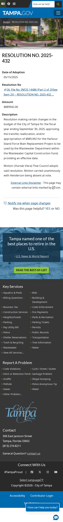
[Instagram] (48, 472)
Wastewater (10, 347)
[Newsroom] (14, 4)
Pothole (7, 384)
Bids (34, 292)
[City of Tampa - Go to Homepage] (18, 13)
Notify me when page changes (28, 203)
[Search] (58, 4)
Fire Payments (40, 312)
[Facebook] (32, 472)
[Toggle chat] (55, 516)
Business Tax (10, 307)
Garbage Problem (42, 373)
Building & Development (39, 300)
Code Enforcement (42, 307)
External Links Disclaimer (26, 183)
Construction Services (15, 312)
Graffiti (7, 379)
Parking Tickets (40, 322)
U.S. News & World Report (32, 256)
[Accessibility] (8, 4)
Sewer (6, 389)
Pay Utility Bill (11, 327)
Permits (36, 327)
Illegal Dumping (41, 379)
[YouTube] (56, 472)
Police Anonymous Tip (44, 384)
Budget (6, 22)
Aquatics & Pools (12, 292)
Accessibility (17, 496)
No (57, 208)
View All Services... (13, 352)
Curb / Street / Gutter (44, 368)
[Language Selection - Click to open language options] (3, 4)
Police (6, 332)
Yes (47, 208)
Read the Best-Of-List (31, 270)
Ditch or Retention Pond (16, 373)
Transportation (40, 337)
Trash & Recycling (13, 342)
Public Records (40, 332)
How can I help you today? (43, 507)
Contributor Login (41, 496)
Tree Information (41, 342)
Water (35, 347)
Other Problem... (12, 394)
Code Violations (12, 368)
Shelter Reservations (15, 337)
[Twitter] (40, 472)
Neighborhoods (12, 317)
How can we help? (41, 4)
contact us (33, 453)
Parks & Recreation (42, 317)
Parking (7, 322)
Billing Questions (13, 297)
